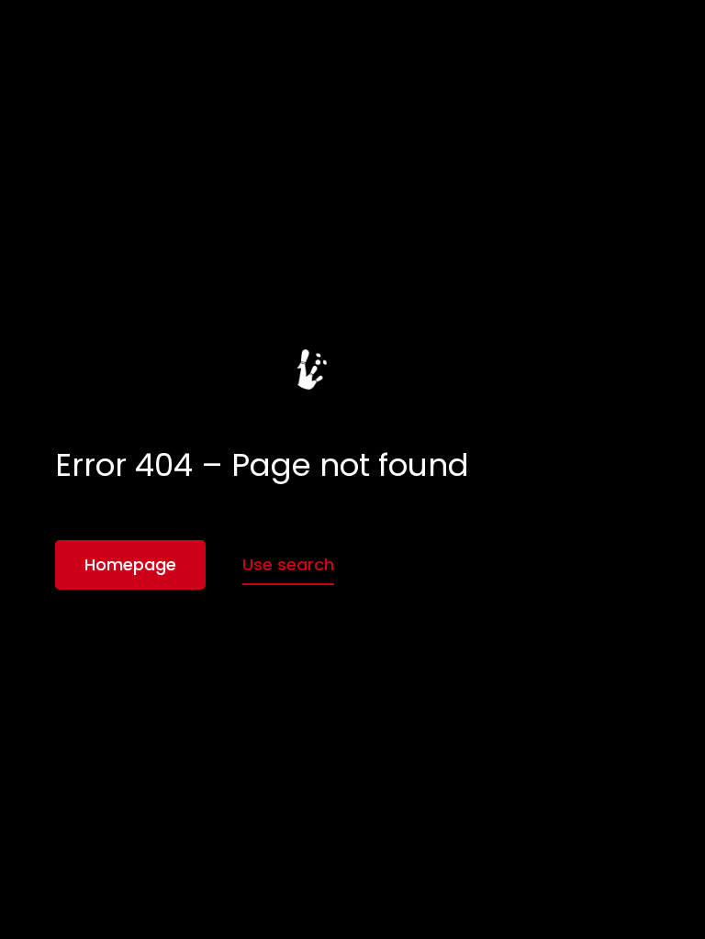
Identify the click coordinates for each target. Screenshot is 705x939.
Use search (288, 564)
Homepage (130, 564)
